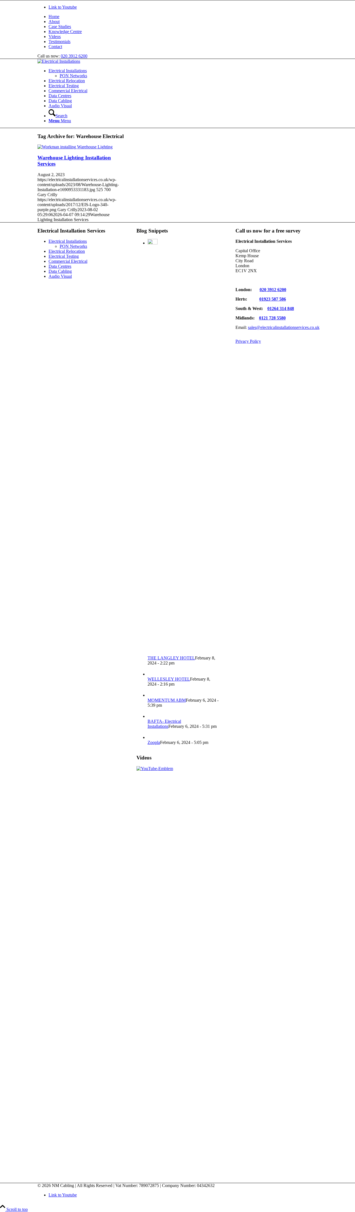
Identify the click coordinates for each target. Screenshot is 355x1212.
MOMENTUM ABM (167, 700)
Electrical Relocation (67, 251)
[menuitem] (183, 16)
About (54, 21)
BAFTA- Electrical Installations (164, 724)
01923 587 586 (272, 299)
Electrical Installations (68, 241)
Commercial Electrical (68, 261)
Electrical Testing (64, 256)
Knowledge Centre (65, 31)
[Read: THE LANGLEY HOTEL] (153, 243)
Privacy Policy (248, 341)
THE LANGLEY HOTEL (171, 658)
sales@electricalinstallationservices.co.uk (284, 327)
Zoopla (154, 742)
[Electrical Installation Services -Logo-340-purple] (58, 61)
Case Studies (60, 26)
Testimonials (59, 41)
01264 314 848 (280, 308)
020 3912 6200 (74, 56)
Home (54, 16)
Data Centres (60, 266)
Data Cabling (60, 271)
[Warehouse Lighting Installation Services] (75, 146)
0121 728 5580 (272, 318)
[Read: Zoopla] (153, 737)
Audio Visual (60, 276)
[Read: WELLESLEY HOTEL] (153, 674)
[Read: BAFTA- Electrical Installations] (153, 716)
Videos (55, 36)
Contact (55, 46)
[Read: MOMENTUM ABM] (153, 695)
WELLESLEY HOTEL (169, 679)
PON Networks (73, 246)
